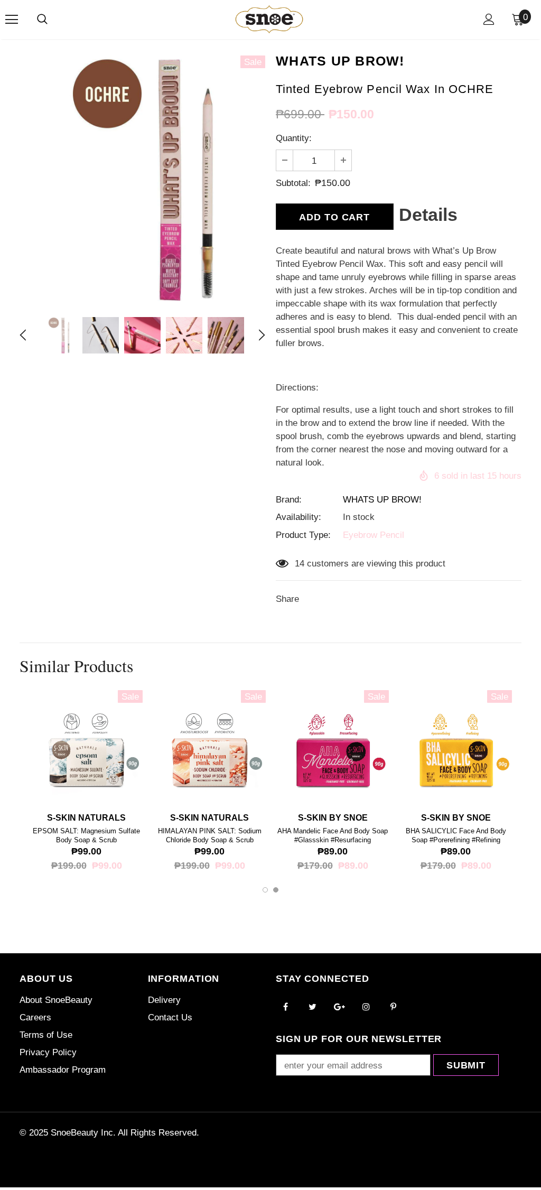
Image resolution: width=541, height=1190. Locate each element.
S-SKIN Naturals (86, 817)
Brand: (289, 500)
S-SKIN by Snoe (333, 817)
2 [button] (275, 889)
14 (299, 564)
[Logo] (269, 19)
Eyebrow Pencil (373, 535)
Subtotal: (293, 183)
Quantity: (294, 138)
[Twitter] (312, 1006)
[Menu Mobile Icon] (11, 19)
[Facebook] (285, 1006)
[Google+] (339, 1006)
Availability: (298, 517)
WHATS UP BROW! (382, 500)
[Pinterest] (393, 1006)
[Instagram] (366, 1006)
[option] (142, 178)
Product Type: (303, 535)
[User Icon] (489, 19)
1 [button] (265, 889)
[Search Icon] (42, 19)
